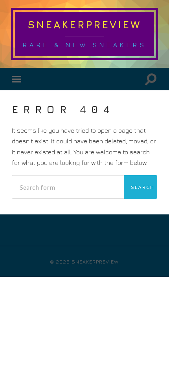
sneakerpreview (84, 24)
